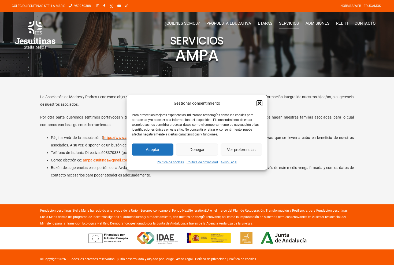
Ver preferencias (241, 149)
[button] (259, 103)
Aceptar (152, 149)
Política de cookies (170, 162)
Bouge (169, 259)
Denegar (197, 149)
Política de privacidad (202, 162)
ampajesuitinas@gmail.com (106, 160)
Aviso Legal (229, 162)
